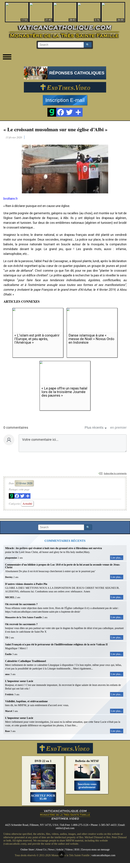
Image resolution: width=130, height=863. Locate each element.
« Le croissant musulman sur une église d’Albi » (55, 129)
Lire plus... (116, 557)
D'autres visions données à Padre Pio (26, 584)
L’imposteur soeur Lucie (19, 681)
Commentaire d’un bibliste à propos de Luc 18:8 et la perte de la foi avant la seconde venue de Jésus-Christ (62, 566)
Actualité (27, 503)
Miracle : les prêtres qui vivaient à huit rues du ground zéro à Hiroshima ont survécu (53, 548)
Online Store (27, 849)
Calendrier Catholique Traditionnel (25, 661)
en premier (118, 427)
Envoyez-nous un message (95, 849)
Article (59, 849)
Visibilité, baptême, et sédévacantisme (26, 701)
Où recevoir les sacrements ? (21, 604)
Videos (69, 849)
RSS (76, 849)
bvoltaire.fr (10, 198)
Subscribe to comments (115, 473)
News (51, 849)
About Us (41, 849)
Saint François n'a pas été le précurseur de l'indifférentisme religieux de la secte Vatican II (56, 644)
